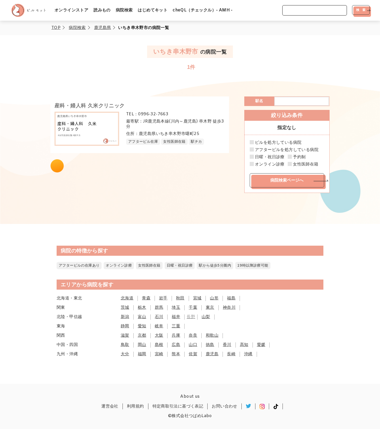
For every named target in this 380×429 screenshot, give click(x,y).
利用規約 (135, 406)
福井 (176, 317)
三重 (176, 326)
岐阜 (159, 326)
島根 (159, 345)
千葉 (193, 307)
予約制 (299, 157)
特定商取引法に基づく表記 (178, 406)
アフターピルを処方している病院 (286, 150)
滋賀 (125, 335)
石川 (159, 317)
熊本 (176, 354)
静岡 (125, 326)
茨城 (125, 307)
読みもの (102, 10)
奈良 (193, 335)
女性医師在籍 (305, 164)
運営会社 (109, 406)
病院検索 (124, 10)
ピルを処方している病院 (278, 142)
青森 (146, 298)
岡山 (142, 345)
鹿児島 (212, 354)
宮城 (197, 298)
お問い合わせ (224, 406)
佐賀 (193, 354)
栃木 (142, 307)
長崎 (231, 354)
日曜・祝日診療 (270, 157)
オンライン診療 (270, 164)
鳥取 (125, 345)
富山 (142, 317)
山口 (193, 345)
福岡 (142, 354)
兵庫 (176, 335)
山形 (214, 298)
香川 (227, 345)
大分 (125, 354)
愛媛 (261, 345)
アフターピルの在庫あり (79, 265)
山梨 (206, 317)
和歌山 (212, 335)
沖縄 (248, 354)
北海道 (127, 298)
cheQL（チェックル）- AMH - (203, 10)
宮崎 (159, 354)
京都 (142, 335)
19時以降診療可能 (252, 265)
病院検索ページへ (286, 180)
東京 (210, 307)
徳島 (210, 345)
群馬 (159, 307)
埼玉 (176, 307)
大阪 (159, 335)
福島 (231, 298)
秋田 (180, 298)
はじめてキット (153, 10)
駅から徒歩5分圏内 (215, 265)
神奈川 (229, 307)
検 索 (361, 10)
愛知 (142, 326)
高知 (244, 345)
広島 (176, 345)
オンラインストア (71, 10)
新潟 (125, 317)
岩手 (163, 298)
